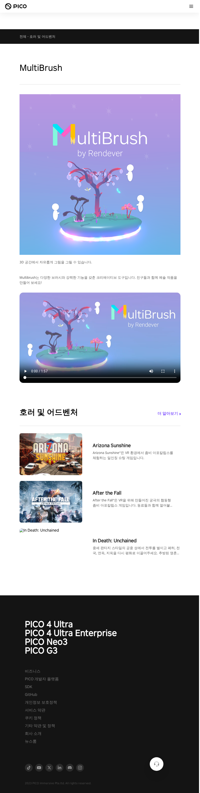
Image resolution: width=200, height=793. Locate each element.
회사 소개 (33, 733)
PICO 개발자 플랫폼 (42, 679)
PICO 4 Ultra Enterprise (71, 633)
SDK (28, 686)
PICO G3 (41, 650)
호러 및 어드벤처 (42, 36)
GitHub (31, 694)
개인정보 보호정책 (41, 702)
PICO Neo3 (46, 641)
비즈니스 (32, 671)
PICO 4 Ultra (49, 624)
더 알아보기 (168, 413)
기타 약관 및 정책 (40, 725)
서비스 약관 (35, 710)
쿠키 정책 (33, 717)
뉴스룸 (31, 741)
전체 (23, 36)
